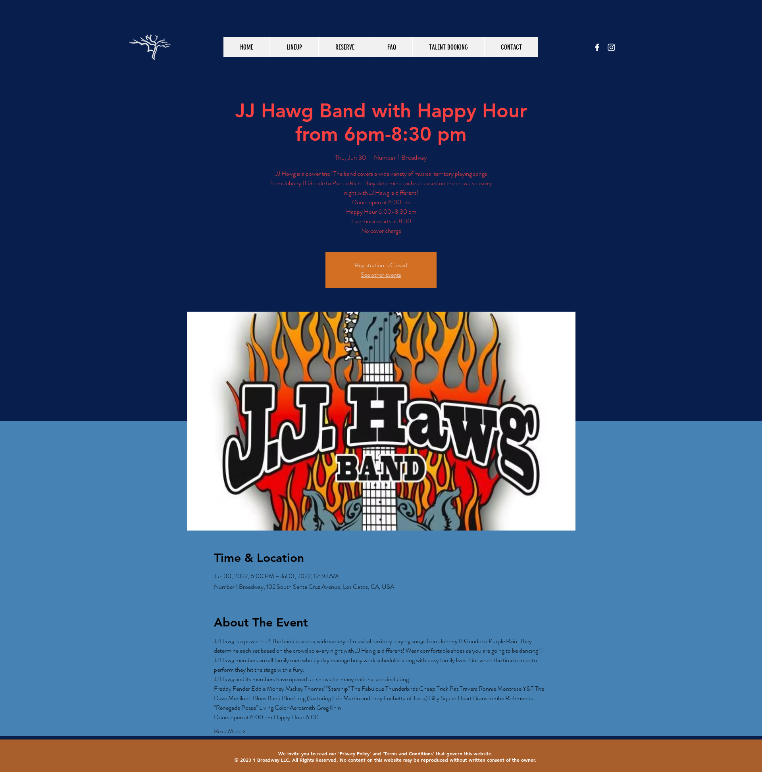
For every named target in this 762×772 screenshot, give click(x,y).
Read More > (229, 731)
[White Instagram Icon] (611, 47)
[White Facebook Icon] (597, 47)
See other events (381, 274)
